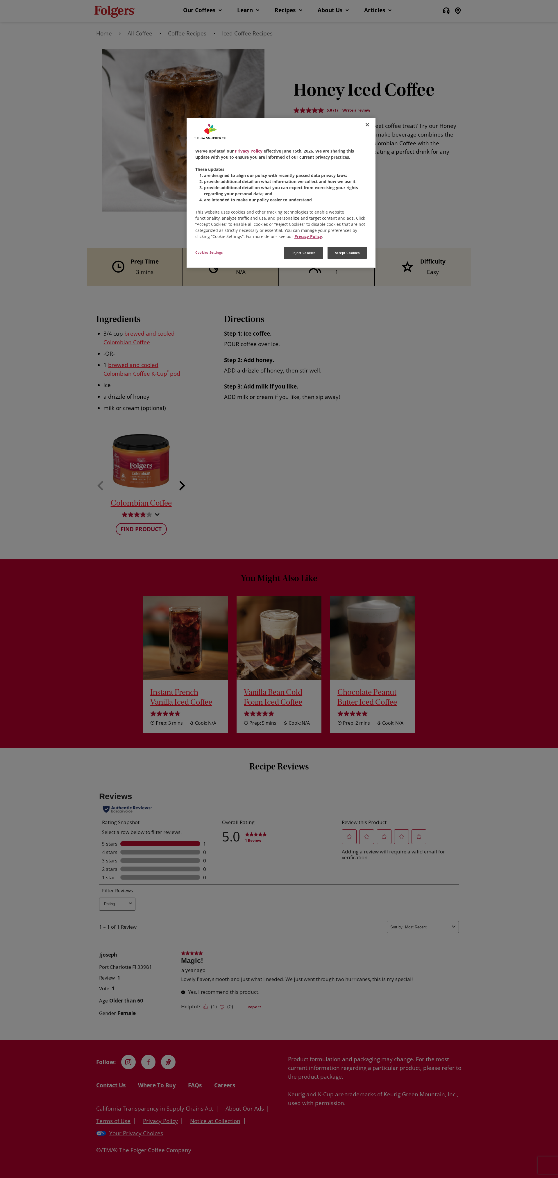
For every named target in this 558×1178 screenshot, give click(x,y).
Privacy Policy (248, 151)
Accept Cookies (347, 252)
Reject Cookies (303, 252)
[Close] (367, 124)
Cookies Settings (209, 252)
